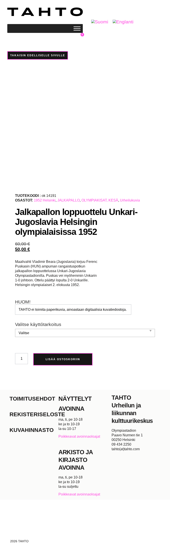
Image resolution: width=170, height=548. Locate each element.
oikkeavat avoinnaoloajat (80, 436)
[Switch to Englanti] (123, 22)
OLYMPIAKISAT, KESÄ (99, 200)
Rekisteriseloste (34, 414)
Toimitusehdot (32, 398)
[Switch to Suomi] (99, 22)
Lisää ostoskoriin (63, 359)
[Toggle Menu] (77, 28)
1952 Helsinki (45, 200)
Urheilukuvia (130, 200)
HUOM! (23, 302)
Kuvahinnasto (32, 430)
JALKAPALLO (68, 200)
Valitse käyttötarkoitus (38, 324)
